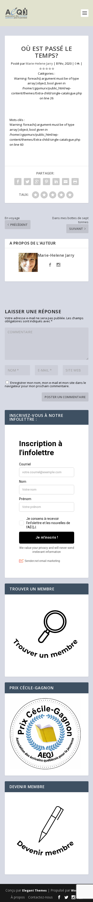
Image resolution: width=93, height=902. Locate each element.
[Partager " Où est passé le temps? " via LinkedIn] (56, 181)
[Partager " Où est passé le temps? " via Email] (65, 181)
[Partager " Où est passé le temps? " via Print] (75, 181)
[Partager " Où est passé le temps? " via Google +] (37, 181)
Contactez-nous (40, 897)
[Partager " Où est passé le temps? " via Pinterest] (46, 181)
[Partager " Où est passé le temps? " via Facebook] (18, 181)
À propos (18, 897)
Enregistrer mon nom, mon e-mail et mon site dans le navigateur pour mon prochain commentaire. (45, 384)
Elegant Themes (34, 890)
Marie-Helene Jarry (39, 63)
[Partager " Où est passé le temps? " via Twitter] (27, 181)
